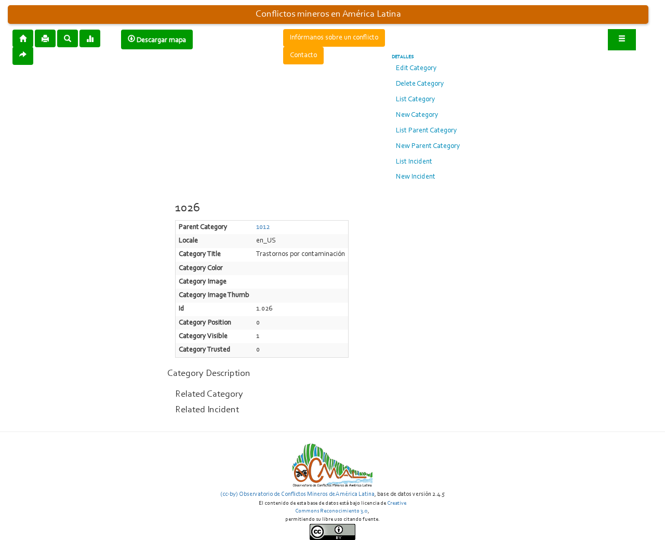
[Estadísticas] (89, 38)
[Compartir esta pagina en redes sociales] (22, 56)
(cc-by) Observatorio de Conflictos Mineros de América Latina (297, 494)
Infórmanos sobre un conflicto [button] (334, 38)
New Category (417, 115)
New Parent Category (428, 146)
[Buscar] (67, 38)
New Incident (415, 177)
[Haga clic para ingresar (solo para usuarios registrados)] (622, 39)
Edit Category (416, 68)
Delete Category (420, 84)
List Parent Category (426, 130)
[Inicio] (22, 38)
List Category (415, 99)
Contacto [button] (303, 55)
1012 (263, 227)
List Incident (414, 162)
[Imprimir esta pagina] (45, 38)
